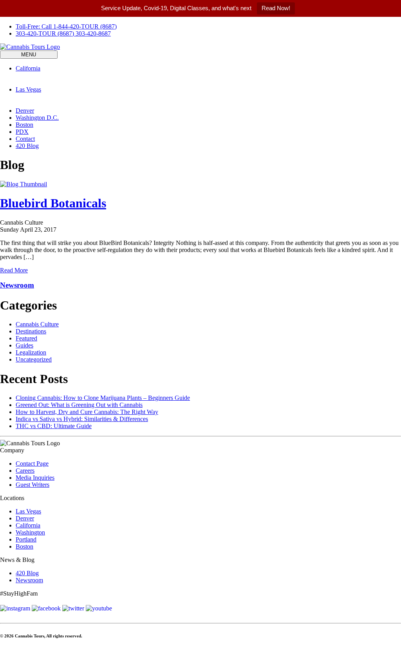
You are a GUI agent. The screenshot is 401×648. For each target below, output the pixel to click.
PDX (22, 131)
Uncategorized (34, 359)
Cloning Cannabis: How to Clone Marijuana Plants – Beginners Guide (103, 397)
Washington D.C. (37, 117)
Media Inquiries (35, 477)
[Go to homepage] (30, 46)
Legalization (31, 352)
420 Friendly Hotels (92, 82)
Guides (24, 345)
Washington (30, 532)
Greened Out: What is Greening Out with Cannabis (79, 404)
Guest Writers (32, 484)
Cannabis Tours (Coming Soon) (202, 103)
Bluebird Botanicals (53, 203)
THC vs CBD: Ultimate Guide (54, 426)
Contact (25, 138)
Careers (25, 470)
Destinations (31, 331)
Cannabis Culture (37, 324)
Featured (26, 338)
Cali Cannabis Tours (41, 82)
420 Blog (27, 145)
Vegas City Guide (139, 103)
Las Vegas (28, 511)
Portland (26, 539)
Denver (25, 110)
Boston (24, 124)
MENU (28, 55)
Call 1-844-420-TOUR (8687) (66, 26)
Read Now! (276, 8)
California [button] (28, 68)
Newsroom (17, 285)
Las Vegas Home (37, 96)
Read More (14, 270)
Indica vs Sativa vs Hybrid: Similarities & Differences (82, 419)
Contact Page (32, 463)
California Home (36, 75)
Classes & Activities (143, 82)
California (28, 525)
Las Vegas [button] (28, 89)
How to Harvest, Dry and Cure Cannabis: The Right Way (87, 412)
